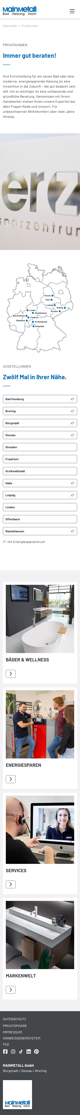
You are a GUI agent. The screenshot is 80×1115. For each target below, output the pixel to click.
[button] (72, 11)
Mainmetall (10, 26)
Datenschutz (14, 1019)
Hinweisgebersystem (21, 1038)
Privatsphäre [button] (15, 1026)
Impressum (12, 1032)
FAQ (6, 1044)
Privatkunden (30, 26)
